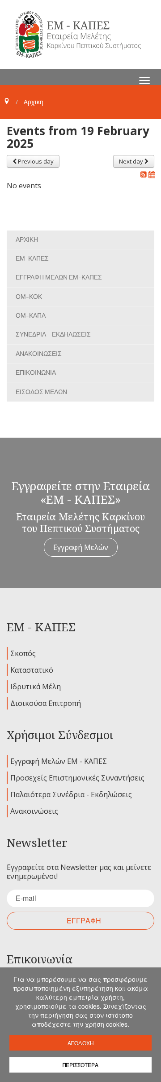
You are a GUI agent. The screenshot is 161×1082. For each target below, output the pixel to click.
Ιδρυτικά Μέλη (35, 687)
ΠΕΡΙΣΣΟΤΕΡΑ (80, 1065)
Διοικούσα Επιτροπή (45, 703)
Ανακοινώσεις (34, 811)
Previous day (35, 161)
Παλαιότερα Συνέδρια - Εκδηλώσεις (71, 794)
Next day (131, 161)
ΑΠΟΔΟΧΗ (81, 1043)
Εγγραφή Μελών (80, 547)
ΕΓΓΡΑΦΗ (84, 920)
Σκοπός (23, 653)
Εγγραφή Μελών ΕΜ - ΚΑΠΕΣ (58, 761)
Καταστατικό (31, 670)
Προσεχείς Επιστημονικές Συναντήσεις (77, 778)
